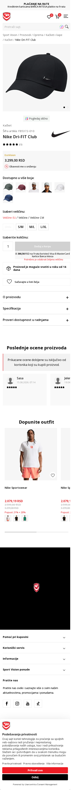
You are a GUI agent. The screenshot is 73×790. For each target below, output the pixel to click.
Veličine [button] (23, 217)
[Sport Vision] (6, 16)
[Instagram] (17, 703)
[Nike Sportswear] (31, 454)
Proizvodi (25, 35)
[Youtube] (27, 703)
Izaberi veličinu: (14, 211)
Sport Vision (10, 35)
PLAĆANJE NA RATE (36, 3)
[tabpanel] (36, 77)
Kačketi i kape (54, 35)
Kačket (8, 40)
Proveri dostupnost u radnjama (25, 320)
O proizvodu (12, 297)
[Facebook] (6, 703)
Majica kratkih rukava (17, 483)
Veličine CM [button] (37, 217)
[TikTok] (38, 703)
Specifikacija (12, 308)
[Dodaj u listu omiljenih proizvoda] (53, 475)
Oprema (38, 35)
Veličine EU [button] (9, 217)
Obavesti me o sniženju (22, 166)
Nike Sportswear (16, 487)
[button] (36, 26)
